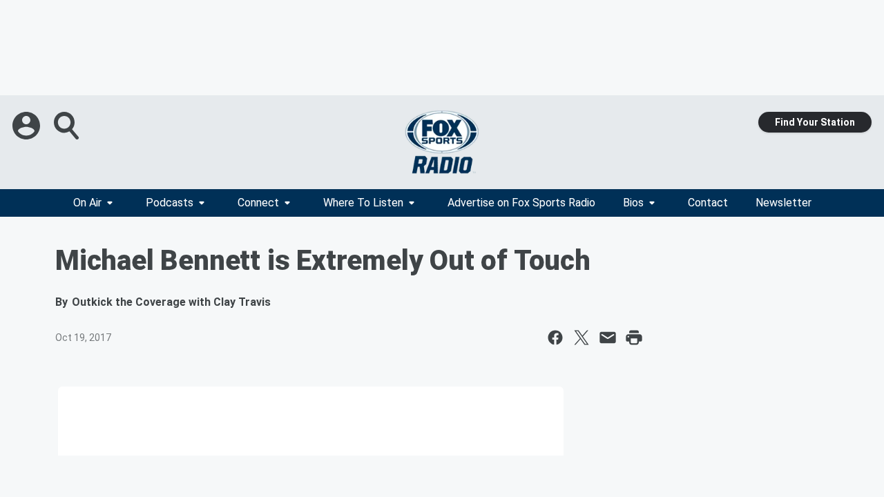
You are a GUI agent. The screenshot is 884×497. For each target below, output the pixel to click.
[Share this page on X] (581, 337)
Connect (258, 202)
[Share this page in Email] (607, 337)
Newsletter (783, 202)
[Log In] (27, 125)
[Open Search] (67, 125)
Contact (708, 202)
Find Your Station (815, 122)
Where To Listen (363, 202)
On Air (87, 202)
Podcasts (169, 202)
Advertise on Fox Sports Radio (521, 202)
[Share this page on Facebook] (555, 337)
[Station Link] (442, 142)
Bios (633, 202)
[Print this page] (634, 337)
